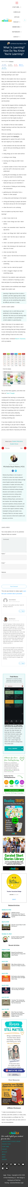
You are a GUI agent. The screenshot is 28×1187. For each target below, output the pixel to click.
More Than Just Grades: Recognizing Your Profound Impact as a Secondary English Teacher (17, 1014)
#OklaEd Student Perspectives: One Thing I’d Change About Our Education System (18, 914)
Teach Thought (10, 393)
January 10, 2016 (6, 910)
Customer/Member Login (16, 1183)
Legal (4, 1175)
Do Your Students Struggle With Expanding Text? (17, 937)
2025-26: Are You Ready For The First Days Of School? (17, 988)
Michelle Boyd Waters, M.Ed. (19, 43)
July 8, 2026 (5, 961)
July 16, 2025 (5, 985)
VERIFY (14, 899)
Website (3, 572)
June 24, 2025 (5, 1009)
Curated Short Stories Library (11, 1141)
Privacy (9, 1175)
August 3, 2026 (6, 949)
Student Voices (14, 444)
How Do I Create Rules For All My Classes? (18, 925)
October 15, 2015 (7, 934)
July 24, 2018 (5, 922)
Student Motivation (17, 441)
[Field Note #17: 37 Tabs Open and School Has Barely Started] (14, 704)
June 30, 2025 (5, 997)
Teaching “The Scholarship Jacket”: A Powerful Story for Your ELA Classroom (18, 1001)
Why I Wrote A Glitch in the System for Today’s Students (18, 965)
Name (3, 553)
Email (3, 563)
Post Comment (14, 586)
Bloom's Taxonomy (20, 338)
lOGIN (3, 1157)
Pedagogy (11, 61)
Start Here (5, 1146)
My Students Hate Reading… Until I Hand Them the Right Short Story (18, 978)
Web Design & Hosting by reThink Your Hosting (15, 1180)
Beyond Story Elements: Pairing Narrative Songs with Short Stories (18, 954)
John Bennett (12, 618)
